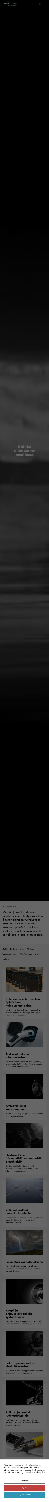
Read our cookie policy (35, 1472)
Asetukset (24, 1480)
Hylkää (24, 1487)
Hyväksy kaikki (25, 1494)
